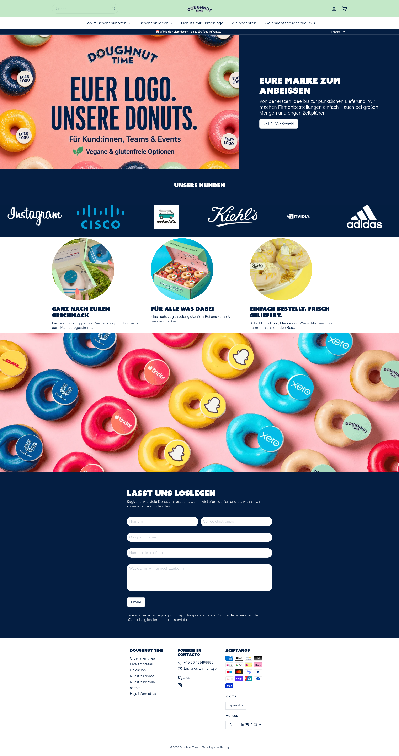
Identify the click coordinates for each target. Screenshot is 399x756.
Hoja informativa (143, 693)
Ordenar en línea (142, 658)
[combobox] (85, 9)
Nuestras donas (142, 676)
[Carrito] (344, 9)
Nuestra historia (142, 682)
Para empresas (141, 664)
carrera (135, 688)
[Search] (113, 9)
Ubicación (138, 670)
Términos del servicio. (170, 619)
